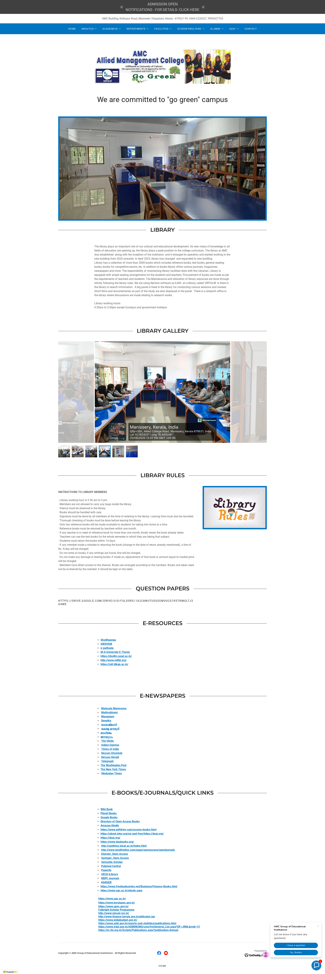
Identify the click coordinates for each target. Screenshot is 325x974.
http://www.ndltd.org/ (114, 660)
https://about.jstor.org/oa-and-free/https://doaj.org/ (132, 833)
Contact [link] (251, 28)
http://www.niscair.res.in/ (113, 913)
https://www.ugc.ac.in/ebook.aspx (121, 890)
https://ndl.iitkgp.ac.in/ (114, 664)
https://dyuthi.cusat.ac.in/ (116, 656)
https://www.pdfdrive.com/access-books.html (128, 829)
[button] (89, 29)
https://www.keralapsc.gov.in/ (116, 902)
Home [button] (162, 966)
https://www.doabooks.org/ (117, 841)
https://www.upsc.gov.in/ (113, 906)
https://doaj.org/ (110, 837)
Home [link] (72, 28)
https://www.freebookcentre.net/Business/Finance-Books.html (139, 886)
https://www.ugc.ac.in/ (112, 898)
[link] (162, 66)
